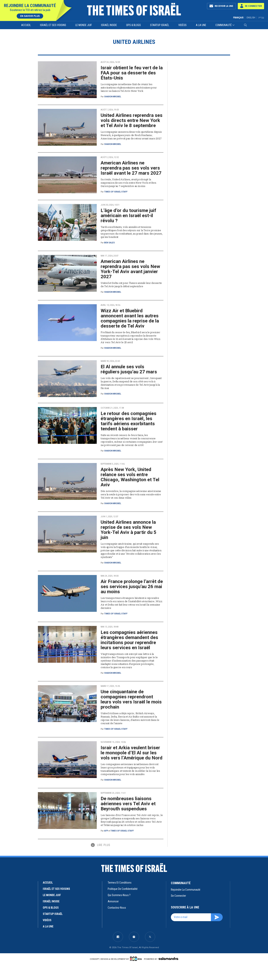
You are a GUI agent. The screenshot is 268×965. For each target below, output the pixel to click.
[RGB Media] (136, 959)
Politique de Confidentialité (123, 888)
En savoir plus (30, 16)
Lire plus (103, 845)
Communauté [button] (223, 25)
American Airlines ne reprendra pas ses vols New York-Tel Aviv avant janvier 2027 (130, 269)
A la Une (201, 25)
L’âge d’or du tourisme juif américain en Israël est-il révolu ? (128, 215)
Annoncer (113, 901)
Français (238, 17)
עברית (261, 17)
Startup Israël (159, 25)
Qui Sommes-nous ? (119, 895)
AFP (106, 831)
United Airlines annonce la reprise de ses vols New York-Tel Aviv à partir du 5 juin (128, 529)
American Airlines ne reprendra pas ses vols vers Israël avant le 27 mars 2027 (131, 168)
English (251, 17)
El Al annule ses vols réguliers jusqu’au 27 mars (129, 369)
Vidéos (182, 25)
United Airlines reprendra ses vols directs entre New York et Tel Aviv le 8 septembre (131, 120)
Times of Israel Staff (116, 192)
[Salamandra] (168, 958)
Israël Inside (109, 25)
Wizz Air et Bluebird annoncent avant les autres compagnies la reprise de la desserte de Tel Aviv (130, 318)
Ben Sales (109, 243)
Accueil (26, 25)
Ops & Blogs (133, 25)
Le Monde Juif (83, 25)
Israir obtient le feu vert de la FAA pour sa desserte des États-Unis (132, 73)
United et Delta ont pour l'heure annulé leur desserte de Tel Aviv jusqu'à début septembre (131, 284)
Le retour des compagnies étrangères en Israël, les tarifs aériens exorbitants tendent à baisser (128, 421)
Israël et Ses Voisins (53, 25)
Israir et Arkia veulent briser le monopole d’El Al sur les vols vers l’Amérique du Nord (131, 753)
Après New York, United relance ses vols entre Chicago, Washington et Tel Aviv (130, 477)
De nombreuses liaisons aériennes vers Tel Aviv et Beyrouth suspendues (128, 804)
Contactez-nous (117, 907)
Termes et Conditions (119, 882)
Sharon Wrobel (112, 97)
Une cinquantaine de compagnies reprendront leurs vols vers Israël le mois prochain (131, 699)
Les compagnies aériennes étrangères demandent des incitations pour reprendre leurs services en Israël (129, 640)
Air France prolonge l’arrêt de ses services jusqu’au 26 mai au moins (132, 586)
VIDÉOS (47, 920)
